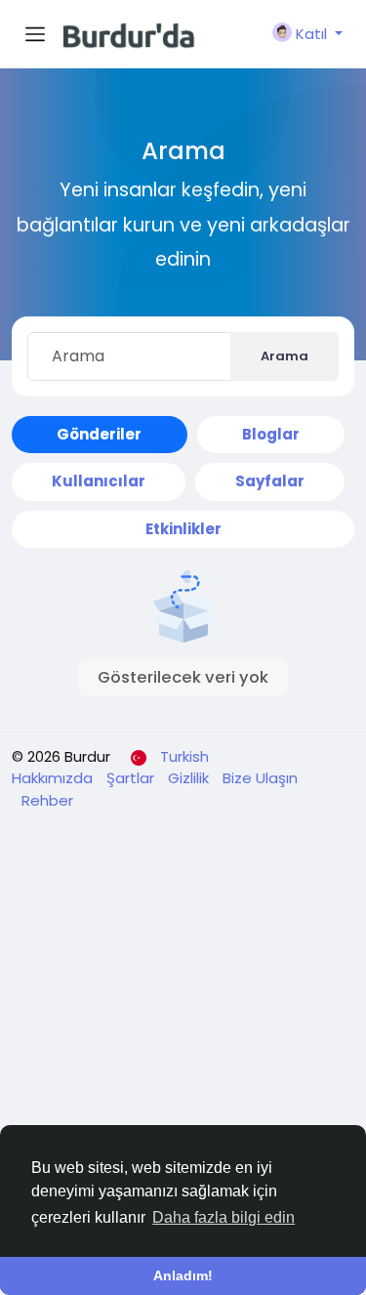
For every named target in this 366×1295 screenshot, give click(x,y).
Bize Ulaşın (260, 778)
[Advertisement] (183, 1087)
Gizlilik (190, 778)
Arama (284, 356)
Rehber (47, 800)
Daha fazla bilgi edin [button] (223, 1217)
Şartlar (132, 778)
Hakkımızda (54, 778)
